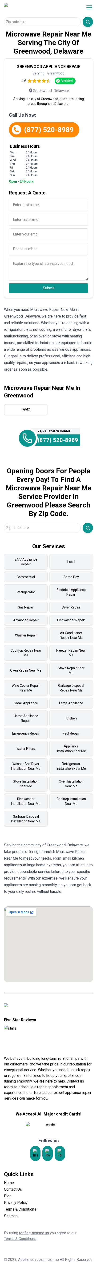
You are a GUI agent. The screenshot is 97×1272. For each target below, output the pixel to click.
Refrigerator (26, 592)
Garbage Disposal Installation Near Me (25, 819)
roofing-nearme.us (34, 1233)
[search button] (88, 22)
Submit (48, 288)
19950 (26, 410)
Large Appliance (71, 703)
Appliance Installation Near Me (71, 748)
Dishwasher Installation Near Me (25, 801)
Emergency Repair (26, 733)
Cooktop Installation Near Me (71, 801)
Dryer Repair (71, 607)
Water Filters (25, 749)
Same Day (71, 577)
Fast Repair (71, 733)
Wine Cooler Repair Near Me (26, 688)
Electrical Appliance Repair (71, 592)
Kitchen (71, 718)
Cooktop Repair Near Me (26, 653)
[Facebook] (60, 1153)
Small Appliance (26, 703)
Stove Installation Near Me (26, 783)
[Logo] (34, 7)
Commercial (26, 577)
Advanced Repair (26, 620)
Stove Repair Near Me (71, 670)
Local (71, 562)
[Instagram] (35, 1153)
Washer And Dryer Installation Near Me (25, 766)
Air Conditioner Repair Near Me (71, 635)
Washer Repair (26, 635)
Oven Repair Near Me (25, 670)
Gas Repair (26, 607)
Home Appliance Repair (26, 718)
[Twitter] (47, 1153)
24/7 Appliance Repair (26, 562)
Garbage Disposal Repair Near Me (71, 688)
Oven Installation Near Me (71, 783)
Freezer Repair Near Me (71, 653)
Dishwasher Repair (71, 620)
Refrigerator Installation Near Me (71, 766)
